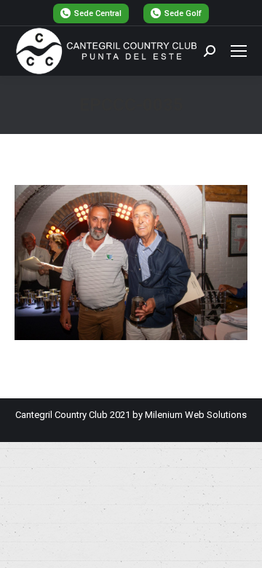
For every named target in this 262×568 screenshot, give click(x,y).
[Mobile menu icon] (238, 51)
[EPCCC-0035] (131, 263)
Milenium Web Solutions (196, 414)
